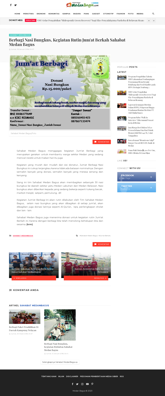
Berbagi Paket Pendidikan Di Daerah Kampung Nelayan (23, 328)
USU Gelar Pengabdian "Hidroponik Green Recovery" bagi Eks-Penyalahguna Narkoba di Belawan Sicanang (92, 20)
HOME (17, 14)
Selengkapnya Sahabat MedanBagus (59, 362)
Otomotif (108, 14)
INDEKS (140, 14)
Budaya (77, 14)
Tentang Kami (48, 376)
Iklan (61, 376)
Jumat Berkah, (105, 236)
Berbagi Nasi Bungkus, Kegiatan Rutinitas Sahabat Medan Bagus (58, 346)
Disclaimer (72, 376)
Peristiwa (28, 14)
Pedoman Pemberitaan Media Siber (99, 376)
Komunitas (53, 14)
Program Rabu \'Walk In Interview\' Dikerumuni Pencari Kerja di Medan (140, 120)
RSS (122, 376)
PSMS (86, 14)
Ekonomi (41, 14)
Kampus (66, 14)
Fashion (121, 14)
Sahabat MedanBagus (20, 35)
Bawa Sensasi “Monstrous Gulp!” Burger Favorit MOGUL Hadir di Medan (141, 143)
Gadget (96, 14)
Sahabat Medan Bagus (89, 236)
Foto (131, 14)
